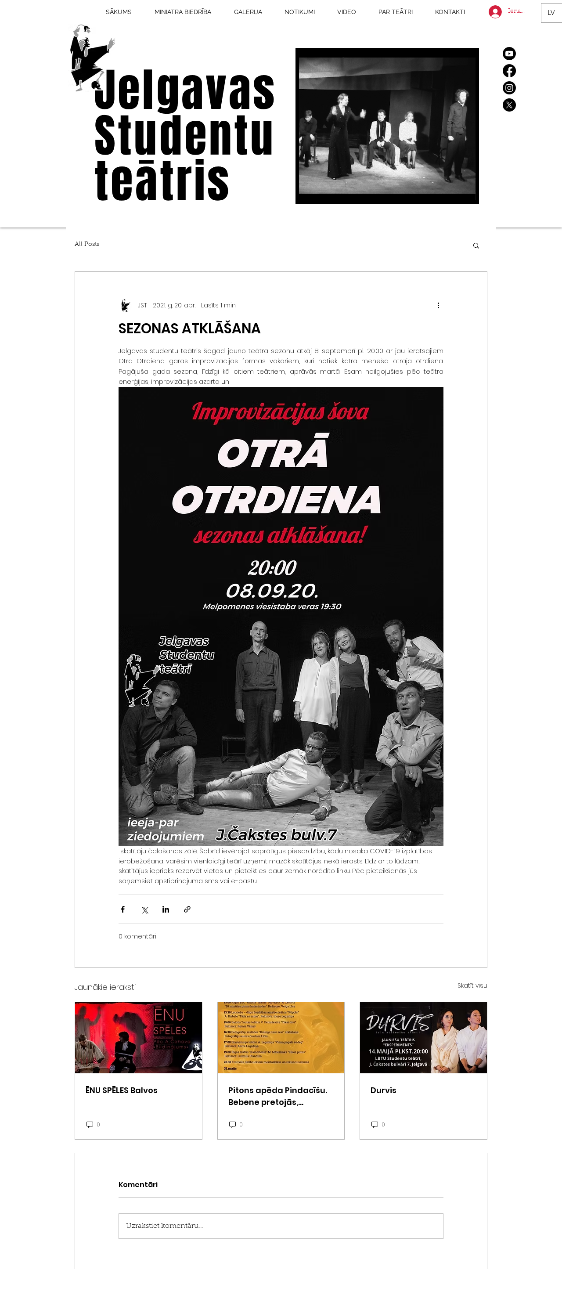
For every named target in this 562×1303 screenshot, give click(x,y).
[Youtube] (509, 53)
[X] (509, 105)
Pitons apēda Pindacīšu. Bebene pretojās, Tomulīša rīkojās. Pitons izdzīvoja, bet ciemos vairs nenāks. (277, 1096)
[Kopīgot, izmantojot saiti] (187, 909)
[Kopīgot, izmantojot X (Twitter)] (144, 909)
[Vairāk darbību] (438, 305)
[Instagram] (509, 87)
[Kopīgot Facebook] (123, 909)
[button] (464, 190)
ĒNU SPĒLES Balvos (122, 1090)
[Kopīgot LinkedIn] (166, 909)
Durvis (383, 1090)
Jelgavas (185, 90)
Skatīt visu (472, 985)
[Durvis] (423, 1037)
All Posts (87, 245)
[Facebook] (509, 70)
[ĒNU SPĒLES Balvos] (138, 1037)
